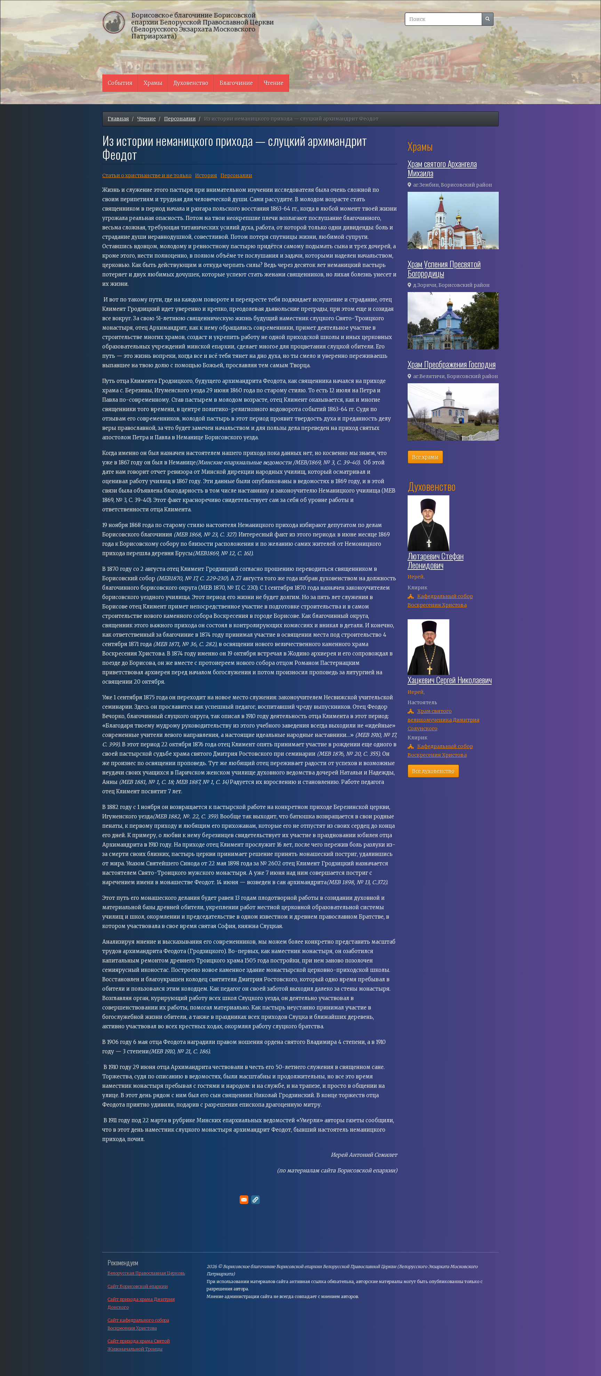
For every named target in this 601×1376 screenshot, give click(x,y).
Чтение (273, 83)
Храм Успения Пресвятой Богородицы (444, 268)
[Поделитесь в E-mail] (244, 1199)
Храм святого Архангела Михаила (442, 168)
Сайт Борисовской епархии (137, 1286)
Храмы (153, 83)
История (206, 175)
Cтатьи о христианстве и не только (147, 175)
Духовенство (191, 83)
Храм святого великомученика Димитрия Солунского (444, 720)
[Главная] (116, 22)
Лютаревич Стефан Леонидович (436, 560)
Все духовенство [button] (433, 771)
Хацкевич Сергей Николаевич (450, 679)
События (120, 83)
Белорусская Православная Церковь (146, 1273)
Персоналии (180, 119)
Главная (118, 119)
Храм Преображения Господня (452, 363)
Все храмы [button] (425, 457)
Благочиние (236, 83)
